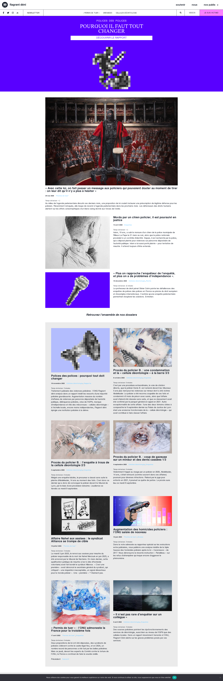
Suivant (65, 659)
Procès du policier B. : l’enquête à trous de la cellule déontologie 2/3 (80, 464)
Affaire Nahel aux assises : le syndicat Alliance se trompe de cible (77, 540)
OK (174, 677)
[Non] (220, 677)
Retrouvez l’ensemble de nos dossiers (111, 315)
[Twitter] (9, 14)
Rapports (87, 383)
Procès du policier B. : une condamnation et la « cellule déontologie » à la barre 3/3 (141, 372)
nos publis (209, 5)
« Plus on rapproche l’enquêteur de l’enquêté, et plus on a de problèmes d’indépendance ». (144, 275)
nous (194, 5)
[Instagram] (14, 14)
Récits (148, 281)
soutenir (180, 5)
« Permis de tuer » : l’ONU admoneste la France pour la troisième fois (78, 629)
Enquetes (128, 225)
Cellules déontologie (126, 13)
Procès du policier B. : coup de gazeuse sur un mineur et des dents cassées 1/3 (140, 458)
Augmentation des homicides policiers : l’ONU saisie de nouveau (140, 531)
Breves (140, 537)
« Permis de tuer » (91, 13)
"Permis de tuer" (62, 196)
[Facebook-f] (4, 14)
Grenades (107, 13)
